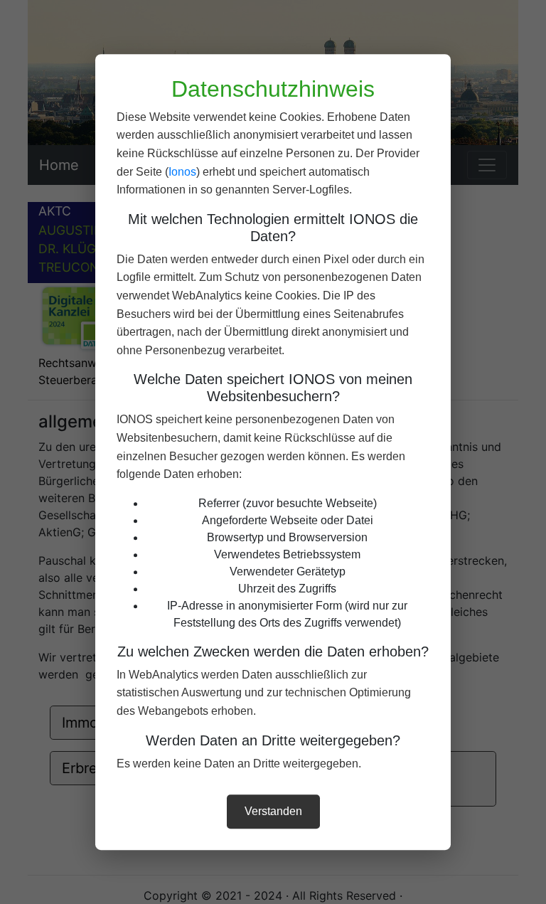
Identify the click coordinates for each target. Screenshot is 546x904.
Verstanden (273, 811)
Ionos (182, 172)
